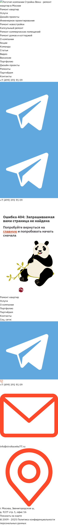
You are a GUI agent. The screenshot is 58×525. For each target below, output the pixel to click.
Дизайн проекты (9, 16)
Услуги (4, 13)
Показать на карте (11, 515)
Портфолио (6, 61)
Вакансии (5, 57)
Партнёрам (6, 72)
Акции (3, 42)
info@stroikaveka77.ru (12, 446)
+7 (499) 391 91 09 (11, 80)
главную (10, 231)
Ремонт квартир (9, 9)
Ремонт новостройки (12, 24)
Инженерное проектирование (17, 20)
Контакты (6, 76)
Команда (5, 46)
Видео (3, 53)
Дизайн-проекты (10, 65)
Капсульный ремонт (11, 27)
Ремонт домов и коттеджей (16, 35)
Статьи (4, 50)
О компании (7, 39)
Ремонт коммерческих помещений (20, 31)
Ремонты (5, 68)
